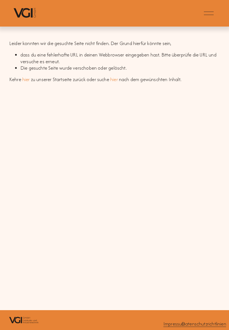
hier (26, 79)
